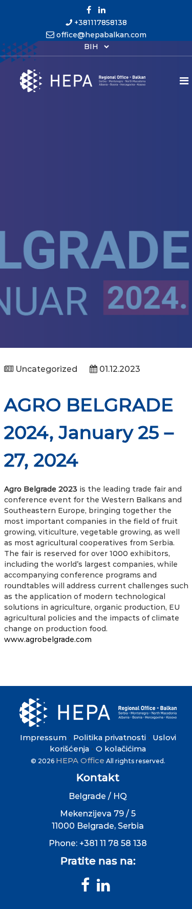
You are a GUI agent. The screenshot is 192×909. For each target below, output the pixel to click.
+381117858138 (100, 22)
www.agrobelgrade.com (48, 639)
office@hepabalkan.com (101, 34)
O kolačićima (121, 748)
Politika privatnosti (109, 737)
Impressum (43, 737)
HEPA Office (80, 760)
